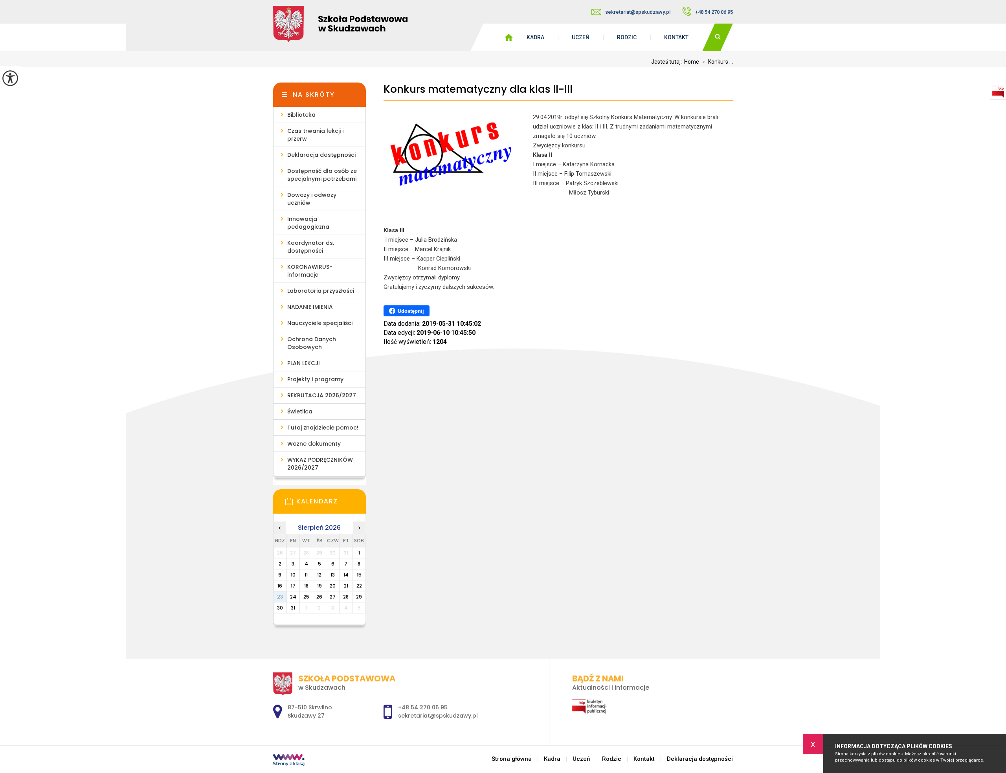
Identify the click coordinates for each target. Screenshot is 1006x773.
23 (280, 596)
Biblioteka (301, 115)
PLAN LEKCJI (303, 363)
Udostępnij (411, 311)
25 (306, 596)
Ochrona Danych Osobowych (311, 343)
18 (306, 585)
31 (293, 607)
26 (319, 596)
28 (346, 596)
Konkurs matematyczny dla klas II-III (478, 89)
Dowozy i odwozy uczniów (311, 199)
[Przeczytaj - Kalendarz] (331, 504)
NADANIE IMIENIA (310, 307)
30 (280, 607)
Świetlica (299, 411)
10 (293, 574)
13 (332, 574)
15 (359, 574)
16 (279, 585)
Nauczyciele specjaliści (319, 323)
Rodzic (627, 37)
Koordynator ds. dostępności (310, 247)
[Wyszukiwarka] (717, 37)
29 (359, 596)
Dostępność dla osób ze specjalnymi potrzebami (322, 175)
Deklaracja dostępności (321, 155)
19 (319, 585)
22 (359, 585)
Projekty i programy (315, 379)
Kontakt (676, 37)
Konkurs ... (717, 61)
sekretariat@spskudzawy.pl (637, 12)
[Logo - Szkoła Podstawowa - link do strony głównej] (360, 24)
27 (333, 596)
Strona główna (512, 759)
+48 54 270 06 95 (714, 12)
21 (346, 585)
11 (306, 574)
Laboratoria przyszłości (320, 291)
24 (293, 596)
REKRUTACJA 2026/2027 (321, 395)
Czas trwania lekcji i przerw (315, 135)
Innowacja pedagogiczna (308, 223)
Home (691, 61)
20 (333, 585)
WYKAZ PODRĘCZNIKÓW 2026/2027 (320, 464)
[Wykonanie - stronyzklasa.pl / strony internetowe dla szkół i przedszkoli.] (289, 760)
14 (346, 574)
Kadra (535, 37)
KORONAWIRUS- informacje (309, 271)
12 (319, 574)
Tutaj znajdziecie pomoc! (322, 427)
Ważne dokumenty (314, 444)
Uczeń (580, 37)
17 (293, 585)
